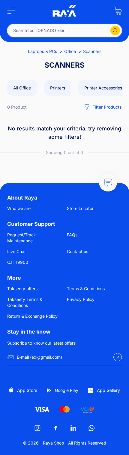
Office (70, 51)
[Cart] (117, 11)
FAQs (72, 234)
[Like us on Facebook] (55, 428)
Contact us (77, 251)
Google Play (66, 390)
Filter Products (107, 106)
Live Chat (16, 251)
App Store (27, 390)
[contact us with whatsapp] (108, 182)
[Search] (115, 30)
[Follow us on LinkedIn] (73, 428)
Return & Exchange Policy (32, 316)
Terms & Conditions (86, 288)
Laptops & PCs (42, 51)
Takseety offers (22, 288)
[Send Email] (117, 357)
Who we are (19, 208)
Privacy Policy (80, 299)
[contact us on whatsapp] (91, 428)
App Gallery (108, 390)
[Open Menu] (11, 11)
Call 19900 (17, 262)
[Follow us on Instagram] (37, 428)
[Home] (64, 11)
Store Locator (80, 208)
